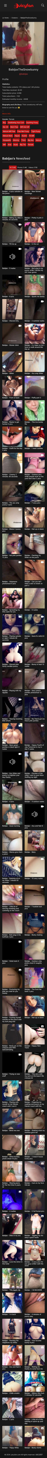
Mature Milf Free (9, 131)
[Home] (23, 5)
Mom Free (14, 127)
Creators (15, 18)
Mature (38, 140)
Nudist (24, 136)
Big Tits (23, 145)
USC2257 (39, 1455)
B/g (4, 122)
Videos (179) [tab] (33, 167)
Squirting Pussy (32, 122)
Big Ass (30, 140)
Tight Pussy (35, 131)
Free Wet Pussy (23, 131)
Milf (4, 145)
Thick (23, 140)
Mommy (16, 140)
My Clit (5, 127)
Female (11, 119)
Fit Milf (31, 136)
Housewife (7, 140)
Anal (9, 145)
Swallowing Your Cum (16, 122)
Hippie (17, 136)
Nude (16, 145)
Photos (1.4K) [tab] (22, 167)
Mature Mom (7, 136)
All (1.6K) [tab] (13, 167)
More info (6, 113)
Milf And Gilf (24, 127)
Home (6, 18)
